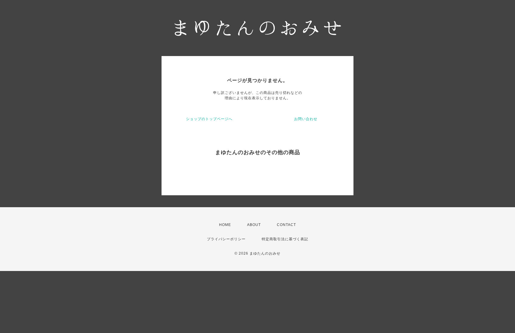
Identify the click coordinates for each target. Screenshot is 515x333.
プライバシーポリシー (226, 239)
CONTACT (286, 225)
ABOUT (254, 225)
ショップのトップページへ (209, 119)
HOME (225, 225)
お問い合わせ (305, 119)
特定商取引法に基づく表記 (285, 239)
